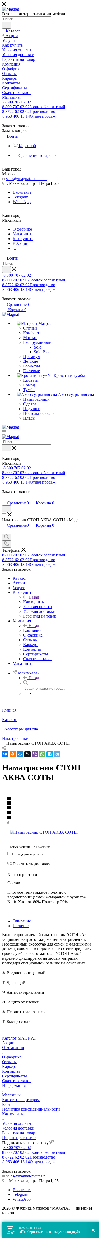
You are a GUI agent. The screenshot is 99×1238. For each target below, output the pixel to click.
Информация (14, 1085)
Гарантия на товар (18, 1133)
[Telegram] (57, 754)
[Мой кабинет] (4, 497)
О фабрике (11, 1057)
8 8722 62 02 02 (28, 111)
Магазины (11, 1095)
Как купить (33, 602)
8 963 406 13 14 (28, 116)
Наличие (21, 925)
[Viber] (35, 754)
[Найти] (6, 25)
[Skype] (49, 754)
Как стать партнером (21, 1099)
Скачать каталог (16, 1080)
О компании (13, 1047)
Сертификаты (14, 1076)
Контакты (11, 1071)
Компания (32, 630)
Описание (22, 921)
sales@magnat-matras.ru (26, 178)
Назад (34, 597)
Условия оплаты (16, 1123)
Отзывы (9, 1062)
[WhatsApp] (42, 754)
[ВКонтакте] (5, 754)
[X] (27, 754)
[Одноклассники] (13, 754)
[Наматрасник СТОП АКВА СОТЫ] (44, 832)
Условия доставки (18, 1128)
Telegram (20, 197)
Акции (8, 1043)
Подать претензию (19, 1137)
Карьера (9, 1066)
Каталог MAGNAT (19, 1038)
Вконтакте (22, 192)
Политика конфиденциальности (31, 1109)
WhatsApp (22, 202)
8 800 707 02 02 (17, 102)
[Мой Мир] (20, 754)
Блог (6, 1104)
